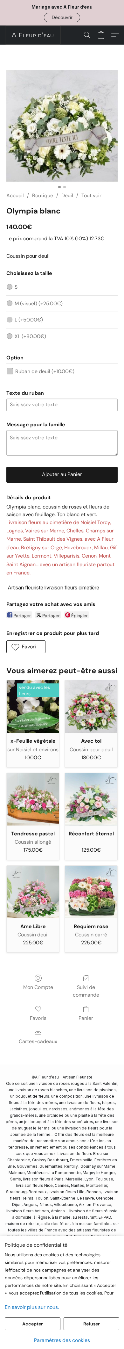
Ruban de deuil (44, 371)
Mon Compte (38, 987)
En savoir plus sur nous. (32, 1307)
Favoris (38, 1018)
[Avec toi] (91, 706)
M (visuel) (39, 303)
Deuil (67, 195)
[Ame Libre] (33, 892)
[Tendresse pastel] (33, 799)
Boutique (42, 195)
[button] (62, 17)
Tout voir (91, 195)
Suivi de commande (86, 991)
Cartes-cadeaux (38, 1041)
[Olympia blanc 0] (62, 126)
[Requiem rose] (91, 892)
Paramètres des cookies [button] (62, 1340)
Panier (86, 1018)
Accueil (15, 195)
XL (30, 336)
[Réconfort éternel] (91, 799)
